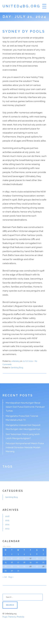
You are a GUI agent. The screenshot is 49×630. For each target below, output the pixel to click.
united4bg (15, 361)
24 (18, 566)
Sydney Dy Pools (24, 31)
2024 (7, 524)
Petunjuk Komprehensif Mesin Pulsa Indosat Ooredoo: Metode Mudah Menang (25, 447)
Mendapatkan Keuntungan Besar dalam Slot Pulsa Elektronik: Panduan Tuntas (25, 406)
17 (18, 562)
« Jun (5, 577)
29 (6, 571)
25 (24, 566)
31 (18, 571)
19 (30, 562)
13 (37, 558)
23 (12, 566)
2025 (7, 520)
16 (12, 562)
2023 (7, 529)
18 (24, 562)
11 (24, 558)
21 (43, 562)
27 (37, 566)
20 (37, 562)
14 (43, 558)
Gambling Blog (17, 368)
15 (5, 562)
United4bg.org (21, 6)
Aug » (10, 577)
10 (18, 558)
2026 (7, 516)
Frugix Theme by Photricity (13, 617)
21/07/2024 (28, 361)
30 (12, 571)
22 (6, 566)
